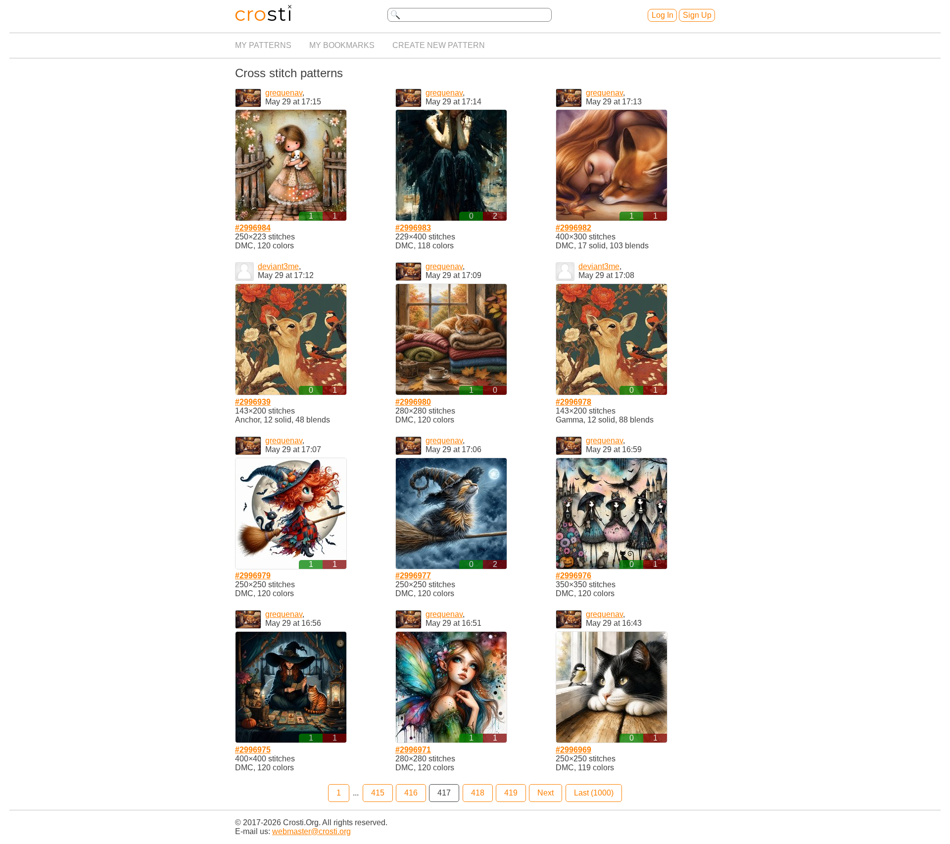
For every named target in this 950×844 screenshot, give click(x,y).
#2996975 (253, 750)
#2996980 (413, 402)
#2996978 (573, 402)
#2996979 (253, 575)
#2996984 (253, 228)
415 (377, 793)
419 (511, 793)
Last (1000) (594, 793)
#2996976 (573, 575)
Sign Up (697, 15)
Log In (662, 15)
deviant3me (278, 266)
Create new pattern (438, 45)
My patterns (263, 45)
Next (545, 793)
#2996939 (253, 402)
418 (477, 793)
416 (411, 793)
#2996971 (413, 750)
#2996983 (413, 228)
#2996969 (573, 750)
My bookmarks (342, 45)
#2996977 (413, 575)
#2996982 (573, 228)
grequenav (283, 93)
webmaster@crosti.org (311, 831)
